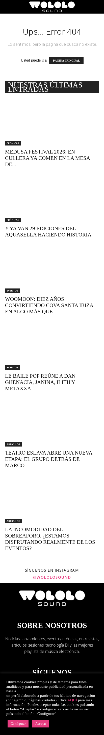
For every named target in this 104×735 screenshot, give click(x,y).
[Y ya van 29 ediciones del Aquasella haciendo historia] (52, 199)
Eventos (12, 290)
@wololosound (52, 577)
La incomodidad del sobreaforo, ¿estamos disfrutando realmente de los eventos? (50, 538)
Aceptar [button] (40, 723)
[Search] (97, 7)
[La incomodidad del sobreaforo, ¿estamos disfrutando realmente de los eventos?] (52, 500)
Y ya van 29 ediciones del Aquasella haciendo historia (48, 231)
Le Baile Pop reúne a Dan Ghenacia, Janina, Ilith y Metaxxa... (40, 382)
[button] (9, 7)
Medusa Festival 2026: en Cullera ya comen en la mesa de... (47, 158)
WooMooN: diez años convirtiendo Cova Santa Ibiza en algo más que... (49, 305)
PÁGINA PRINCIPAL (66, 60)
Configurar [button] (18, 723)
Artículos (13, 444)
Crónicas (13, 143)
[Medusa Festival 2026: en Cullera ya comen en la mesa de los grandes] (52, 122)
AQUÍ (72, 700)
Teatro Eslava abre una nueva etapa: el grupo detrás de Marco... (48, 459)
